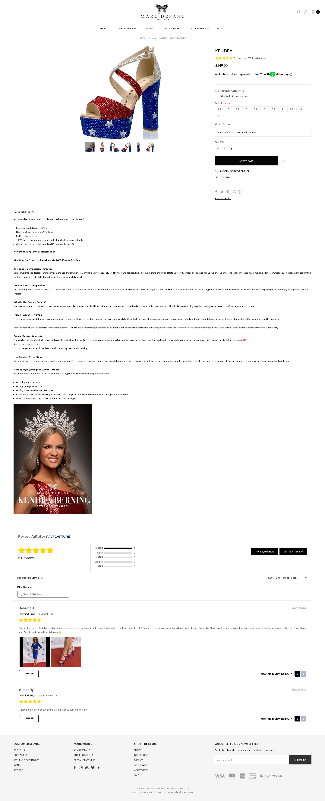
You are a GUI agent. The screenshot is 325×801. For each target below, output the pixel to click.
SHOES (104, 28)
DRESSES (149, 28)
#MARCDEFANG (82, 750)
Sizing (17, 765)
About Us (19, 750)
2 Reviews (239, 58)
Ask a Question (264, 551)
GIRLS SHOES (125, 28)
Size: (223, 103)
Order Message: (223, 124)
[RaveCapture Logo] (58, 536)
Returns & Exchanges (26, 760)
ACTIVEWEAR (172, 28)
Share (29, 673)
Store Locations (83, 755)
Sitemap (18, 770)
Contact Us (20, 755)
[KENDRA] (90, 147)
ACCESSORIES (198, 28)
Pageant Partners (84, 760)
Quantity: (220, 141)
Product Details (223, 198)
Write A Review (257, 58)
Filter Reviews (25, 587)
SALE (220, 28)
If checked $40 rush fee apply (233, 96)
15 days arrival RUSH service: (229, 90)
